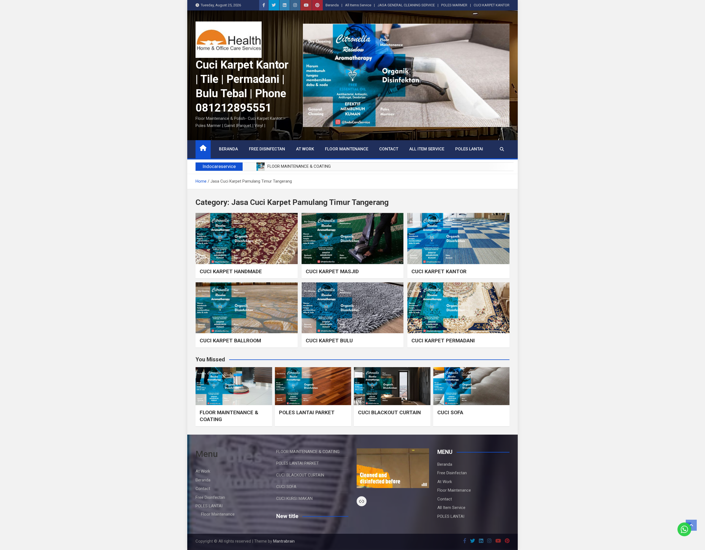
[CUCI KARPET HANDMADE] (247, 238)
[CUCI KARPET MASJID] (353, 238)
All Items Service (358, 5)
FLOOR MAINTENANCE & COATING (308, 451)
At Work (305, 149)
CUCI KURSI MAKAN (294, 498)
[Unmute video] (393, 468)
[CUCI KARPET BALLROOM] (247, 307)
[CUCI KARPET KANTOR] (458, 238)
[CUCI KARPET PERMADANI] (458, 307)
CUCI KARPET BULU (329, 340)
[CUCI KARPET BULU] (353, 307)
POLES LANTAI (469, 149)
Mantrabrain (284, 541)
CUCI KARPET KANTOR (491, 5)
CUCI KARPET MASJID (332, 271)
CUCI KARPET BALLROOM (230, 340)
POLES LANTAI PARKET (307, 412)
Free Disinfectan (267, 149)
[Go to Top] (691, 525)
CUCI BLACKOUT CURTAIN (389, 412)
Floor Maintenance (346, 149)
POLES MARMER (454, 5)
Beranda (332, 5)
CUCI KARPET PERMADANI (443, 340)
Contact (388, 149)
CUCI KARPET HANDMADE (231, 271)
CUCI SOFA (450, 412)
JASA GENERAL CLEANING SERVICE (406, 5)
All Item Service (426, 149)
